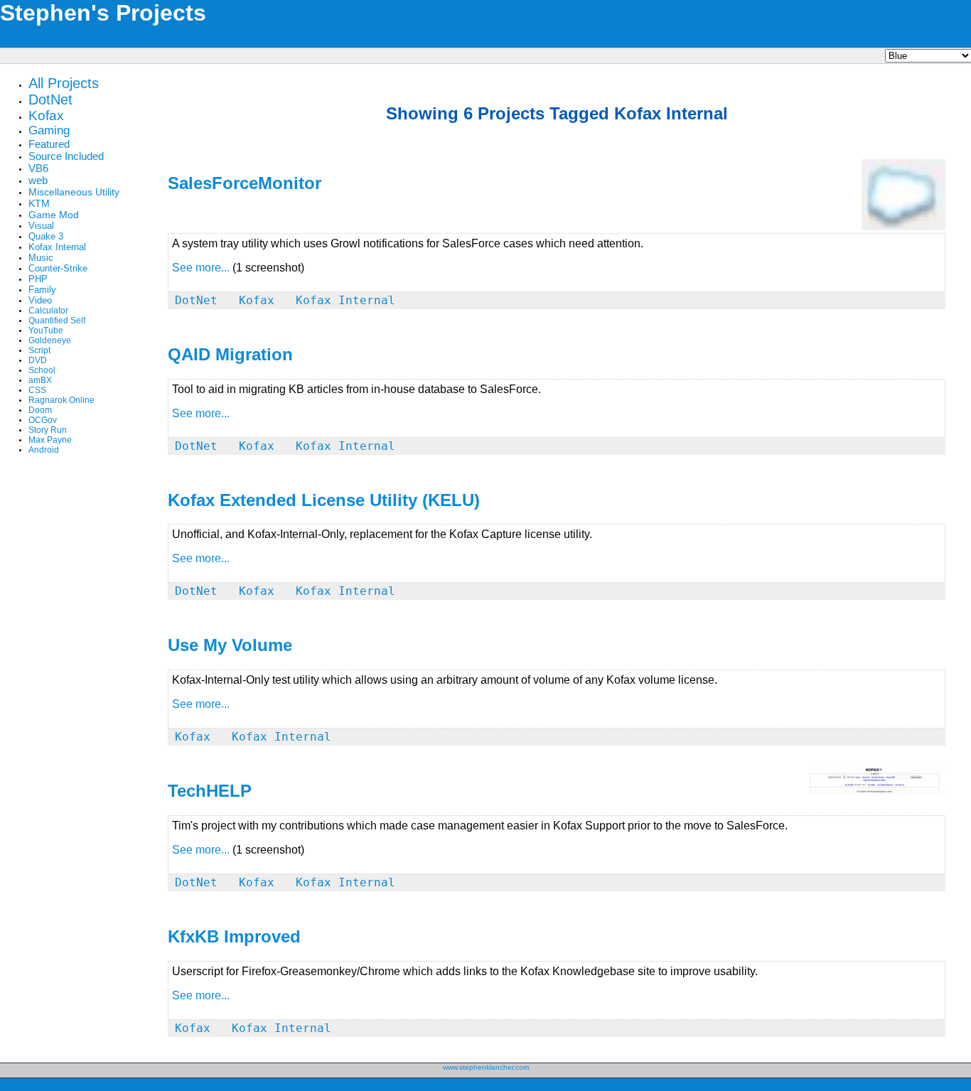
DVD (37, 360)
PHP (38, 279)
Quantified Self (56, 321)
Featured (49, 144)
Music (40, 257)
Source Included (66, 156)
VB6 (38, 168)
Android (43, 450)
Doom (40, 410)
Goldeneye (49, 340)
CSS (37, 390)
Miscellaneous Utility (73, 192)
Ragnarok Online (61, 400)
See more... (201, 268)
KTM (39, 203)
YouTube (45, 330)
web (38, 180)
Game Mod (53, 214)
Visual (41, 225)
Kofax (46, 115)
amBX (40, 380)
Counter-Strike (57, 268)
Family (42, 289)
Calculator (48, 311)
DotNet (50, 99)
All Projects (63, 83)
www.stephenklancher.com (486, 1067)
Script (39, 350)
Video (40, 300)
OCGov (42, 420)
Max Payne (50, 440)
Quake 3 (45, 236)
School (41, 370)
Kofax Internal (57, 247)
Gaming (49, 130)
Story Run (47, 430)
